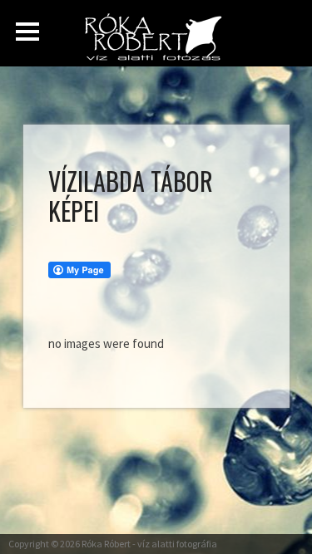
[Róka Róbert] (158, 41)
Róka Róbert (106, 543)
